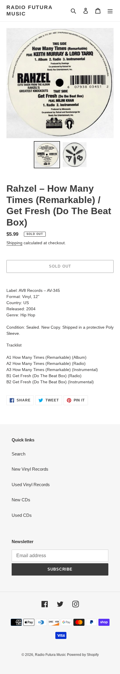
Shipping (14, 242)
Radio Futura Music (29, 10)
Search (18, 453)
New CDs (21, 499)
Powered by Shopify (83, 655)
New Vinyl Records (30, 469)
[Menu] (110, 10)
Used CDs (22, 515)
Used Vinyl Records (31, 484)
